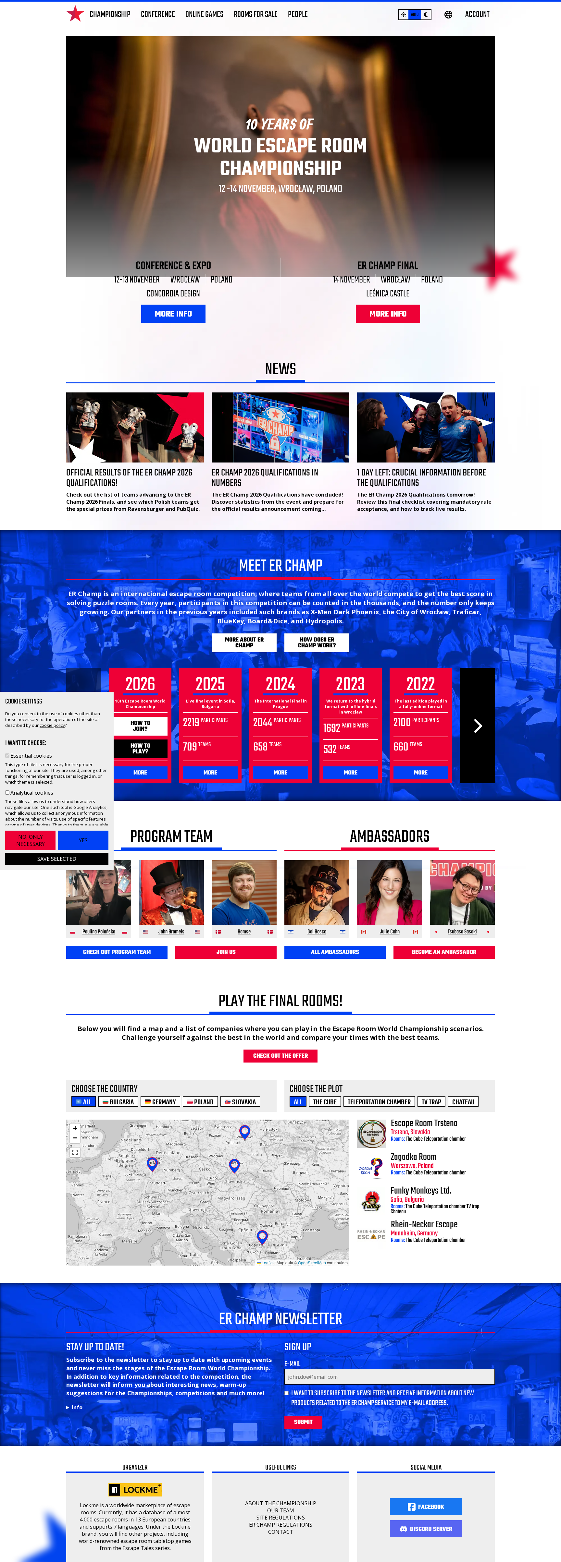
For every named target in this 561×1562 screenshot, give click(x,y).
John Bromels (171, 932)
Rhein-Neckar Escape (424, 1224)
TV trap (473, 1206)
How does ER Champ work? (317, 643)
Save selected (56, 858)
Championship (110, 14)
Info (77, 1407)
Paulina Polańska (98, 932)
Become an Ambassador (444, 952)
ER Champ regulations (280, 1524)
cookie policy (52, 725)
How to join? (140, 726)
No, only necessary (30, 840)
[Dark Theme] (426, 14)
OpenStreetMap (312, 1262)
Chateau (398, 1212)
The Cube (414, 1139)
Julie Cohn (390, 932)
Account (477, 14)
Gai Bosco (316, 932)
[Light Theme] (403, 14)
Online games (204, 14)
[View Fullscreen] (75, 1152)
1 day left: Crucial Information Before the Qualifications (421, 478)
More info (173, 313)
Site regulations (280, 1517)
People (298, 14)
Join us (226, 952)
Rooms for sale (256, 14)
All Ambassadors (335, 952)
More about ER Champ (244, 643)
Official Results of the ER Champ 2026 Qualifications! (129, 478)
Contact (280, 1531)
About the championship (280, 1503)
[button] (75, 1128)
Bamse (244, 932)
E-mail (292, 1364)
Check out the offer (280, 1056)
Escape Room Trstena (424, 1123)
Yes (83, 840)
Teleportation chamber (445, 1139)
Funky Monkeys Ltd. (421, 1191)
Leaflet (267, 1262)
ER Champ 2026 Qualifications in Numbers (265, 478)
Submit (303, 1422)
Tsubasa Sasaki (462, 932)
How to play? (140, 749)
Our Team (280, 1510)
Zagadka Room (414, 1157)
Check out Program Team (117, 952)
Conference (158, 14)
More (140, 773)
